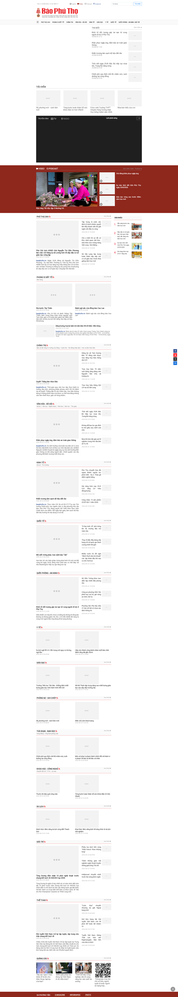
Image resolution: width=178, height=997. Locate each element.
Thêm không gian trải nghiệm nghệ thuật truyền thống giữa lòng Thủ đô (91, 863)
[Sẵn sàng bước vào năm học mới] (137, 226)
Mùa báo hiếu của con (126, 108)
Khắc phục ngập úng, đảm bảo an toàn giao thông (56, 440)
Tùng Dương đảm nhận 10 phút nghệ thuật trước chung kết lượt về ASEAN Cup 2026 (57, 877)
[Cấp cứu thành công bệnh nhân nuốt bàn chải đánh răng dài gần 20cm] (87, 640)
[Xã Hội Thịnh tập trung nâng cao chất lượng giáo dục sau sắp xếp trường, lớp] (87, 675)
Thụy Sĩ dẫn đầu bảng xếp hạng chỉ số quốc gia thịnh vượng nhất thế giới (91, 542)
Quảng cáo (42, 959)
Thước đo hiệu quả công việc (47, 794)
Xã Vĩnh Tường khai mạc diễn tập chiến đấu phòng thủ (91, 581)
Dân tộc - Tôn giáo (71, 406)
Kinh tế (91, 22)
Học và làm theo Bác (88, 348)
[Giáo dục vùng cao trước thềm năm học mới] (107, 201)
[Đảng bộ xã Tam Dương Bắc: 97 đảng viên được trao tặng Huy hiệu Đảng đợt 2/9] (106, 355)
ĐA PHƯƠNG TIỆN (43, 995)
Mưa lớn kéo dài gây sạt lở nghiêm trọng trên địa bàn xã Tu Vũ (91, 441)
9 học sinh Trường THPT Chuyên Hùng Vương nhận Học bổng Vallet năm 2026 (101, 110)
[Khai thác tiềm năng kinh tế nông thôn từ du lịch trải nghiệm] (87, 819)
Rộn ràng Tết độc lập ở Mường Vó (50, 208)
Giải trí (137, 22)
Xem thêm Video (129, 169)
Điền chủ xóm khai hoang (84, 721)
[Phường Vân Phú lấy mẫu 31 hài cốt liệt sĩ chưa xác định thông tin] (106, 607)
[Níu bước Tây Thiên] (54, 295)
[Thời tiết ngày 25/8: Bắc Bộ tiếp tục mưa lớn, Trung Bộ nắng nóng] (135, 67)
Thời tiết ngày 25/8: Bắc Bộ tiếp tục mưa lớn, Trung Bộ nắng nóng (109, 65)
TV (54, 119)
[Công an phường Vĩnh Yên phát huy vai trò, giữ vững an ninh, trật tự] (106, 594)
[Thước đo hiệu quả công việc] (48, 784)
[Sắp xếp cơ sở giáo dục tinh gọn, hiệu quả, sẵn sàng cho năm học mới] (137, 235)
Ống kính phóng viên (51, 734)
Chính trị (69, 22)
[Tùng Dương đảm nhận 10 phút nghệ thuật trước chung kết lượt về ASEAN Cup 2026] (57, 860)
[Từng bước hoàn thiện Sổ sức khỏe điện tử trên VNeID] (75, 98)
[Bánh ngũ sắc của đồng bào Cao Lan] (93, 295)
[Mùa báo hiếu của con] (130, 98)
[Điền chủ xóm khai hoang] (87, 711)
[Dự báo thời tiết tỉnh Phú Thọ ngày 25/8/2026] (107, 189)
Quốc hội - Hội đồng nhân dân (70, 348)
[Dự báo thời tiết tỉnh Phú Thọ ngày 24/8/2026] (137, 246)
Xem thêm (137, 27)
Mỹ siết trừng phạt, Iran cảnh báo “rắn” (51, 555)
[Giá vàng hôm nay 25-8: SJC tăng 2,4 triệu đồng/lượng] (106, 488)
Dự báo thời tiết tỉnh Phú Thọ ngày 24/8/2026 (123, 245)
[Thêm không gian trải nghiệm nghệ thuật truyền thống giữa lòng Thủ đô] (106, 862)
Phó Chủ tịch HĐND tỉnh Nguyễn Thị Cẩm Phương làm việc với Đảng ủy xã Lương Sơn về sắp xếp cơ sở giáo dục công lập (57, 253)
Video (81, 4)
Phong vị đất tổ (58, 22)
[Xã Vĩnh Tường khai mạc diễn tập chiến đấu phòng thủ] (106, 580)
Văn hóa (60, 406)
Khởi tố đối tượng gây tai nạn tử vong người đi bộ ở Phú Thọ (109, 33)
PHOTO (88, 995)
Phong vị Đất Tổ (45, 277)
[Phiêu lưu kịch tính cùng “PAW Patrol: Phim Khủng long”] (106, 849)
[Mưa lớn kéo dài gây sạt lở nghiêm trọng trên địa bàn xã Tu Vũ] (106, 441)
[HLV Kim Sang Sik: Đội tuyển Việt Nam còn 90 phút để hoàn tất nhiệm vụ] (106, 921)
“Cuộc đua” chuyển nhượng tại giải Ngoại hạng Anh (91, 908)
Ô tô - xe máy (51, 771)
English (73, 4)
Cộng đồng (40, 734)
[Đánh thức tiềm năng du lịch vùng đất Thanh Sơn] (48, 819)
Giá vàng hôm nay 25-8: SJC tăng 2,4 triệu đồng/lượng (91, 488)
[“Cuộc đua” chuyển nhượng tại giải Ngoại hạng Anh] (106, 907)
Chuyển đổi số (41, 771)
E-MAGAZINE (60, 995)
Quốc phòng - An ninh (126, 22)
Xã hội (39, 406)
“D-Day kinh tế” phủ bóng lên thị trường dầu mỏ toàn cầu (91, 528)
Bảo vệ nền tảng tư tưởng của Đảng (48, 348)
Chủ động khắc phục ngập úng (127, 174)
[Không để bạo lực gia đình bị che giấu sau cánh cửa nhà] (106, 427)
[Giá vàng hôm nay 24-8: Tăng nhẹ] (137, 254)
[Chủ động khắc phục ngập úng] (107, 178)
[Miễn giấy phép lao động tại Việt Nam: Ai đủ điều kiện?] (64, 968)
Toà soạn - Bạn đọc (46, 731)
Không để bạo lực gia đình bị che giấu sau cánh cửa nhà (91, 427)
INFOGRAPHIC (75, 995)
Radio (66, 119)
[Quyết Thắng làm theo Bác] (57, 366)
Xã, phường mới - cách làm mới (47, 721)
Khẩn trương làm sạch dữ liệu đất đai (107, 53)
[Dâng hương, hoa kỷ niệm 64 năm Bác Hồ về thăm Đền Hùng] (45, 331)
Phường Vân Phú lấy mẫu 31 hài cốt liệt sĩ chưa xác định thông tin (91, 608)
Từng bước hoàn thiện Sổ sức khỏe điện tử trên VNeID (75, 109)
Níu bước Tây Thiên (44, 308)
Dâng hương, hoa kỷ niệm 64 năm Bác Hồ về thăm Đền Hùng (78, 326)
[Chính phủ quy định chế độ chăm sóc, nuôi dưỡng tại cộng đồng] (135, 77)
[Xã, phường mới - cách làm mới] (48, 98)
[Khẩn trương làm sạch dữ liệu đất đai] (135, 56)
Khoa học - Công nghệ (47, 769)
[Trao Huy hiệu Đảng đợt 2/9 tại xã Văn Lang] (106, 387)
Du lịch (40, 807)
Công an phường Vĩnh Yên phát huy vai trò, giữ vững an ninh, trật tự (91, 594)
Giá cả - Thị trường (43, 465)
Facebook (97, 4)
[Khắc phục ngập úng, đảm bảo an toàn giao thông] (135, 46)
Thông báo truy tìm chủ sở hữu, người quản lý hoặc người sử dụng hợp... (103, 982)
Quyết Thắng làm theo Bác (47, 382)
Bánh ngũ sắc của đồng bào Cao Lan (89, 308)
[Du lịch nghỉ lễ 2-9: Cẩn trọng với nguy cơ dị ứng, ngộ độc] (48, 640)
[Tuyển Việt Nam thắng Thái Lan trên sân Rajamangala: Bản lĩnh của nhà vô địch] (106, 937)
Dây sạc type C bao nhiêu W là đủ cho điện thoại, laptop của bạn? (44, 978)
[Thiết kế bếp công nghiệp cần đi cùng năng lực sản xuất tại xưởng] (83, 968)
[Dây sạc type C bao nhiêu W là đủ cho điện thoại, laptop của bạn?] (44, 968)
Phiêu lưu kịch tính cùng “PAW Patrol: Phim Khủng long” (91, 849)
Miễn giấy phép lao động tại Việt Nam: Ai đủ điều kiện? (63, 977)
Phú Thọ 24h (45, 22)
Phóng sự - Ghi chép (46, 698)
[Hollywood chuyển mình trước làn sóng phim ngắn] (106, 876)
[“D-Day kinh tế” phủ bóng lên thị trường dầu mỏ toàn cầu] (106, 528)
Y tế (106, 22)
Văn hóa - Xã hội (81, 22)
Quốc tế (113, 22)
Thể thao (41, 900)
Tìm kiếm (138, 4)
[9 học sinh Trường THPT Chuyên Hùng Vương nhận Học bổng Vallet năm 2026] (102, 98)
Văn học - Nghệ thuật (49, 406)
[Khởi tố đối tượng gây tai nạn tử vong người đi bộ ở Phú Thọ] (135, 35)
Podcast (89, 4)
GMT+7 (47, 4)
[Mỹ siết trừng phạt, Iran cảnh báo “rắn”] (57, 539)
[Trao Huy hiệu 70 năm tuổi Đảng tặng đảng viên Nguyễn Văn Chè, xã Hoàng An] (106, 371)
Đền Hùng (40, 280)
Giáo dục (100, 22)
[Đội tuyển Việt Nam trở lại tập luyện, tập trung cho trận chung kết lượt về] (57, 918)
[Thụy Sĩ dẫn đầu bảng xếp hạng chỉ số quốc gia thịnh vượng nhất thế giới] (106, 542)
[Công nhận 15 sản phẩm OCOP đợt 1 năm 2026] (106, 502)
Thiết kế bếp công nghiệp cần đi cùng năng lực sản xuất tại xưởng (83, 978)
